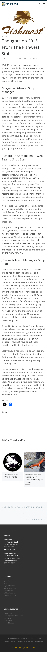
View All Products (10, 595)
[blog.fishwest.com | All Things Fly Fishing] (10, 4)
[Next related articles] (42, 446)
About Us (7, 581)
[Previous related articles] (37, 446)
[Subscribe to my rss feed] (12, 647)
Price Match (8, 620)
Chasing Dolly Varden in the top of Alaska (34, 480)
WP (14, 641)
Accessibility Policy (10, 588)
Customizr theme (36, 641)
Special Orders (9, 623)
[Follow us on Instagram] (30, 647)
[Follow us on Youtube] (34, 647)
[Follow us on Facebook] (16, 647)
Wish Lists (7, 618)
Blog (5, 583)
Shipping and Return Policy (13, 616)
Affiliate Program (10, 593)
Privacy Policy (8, 590)
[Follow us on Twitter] (20, 647)
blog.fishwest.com (18, 638)
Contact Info (8, 613)
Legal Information (10, 586)
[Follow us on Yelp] (27, 647)
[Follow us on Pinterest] (24, 647)
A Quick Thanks (10, 477)
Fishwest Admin (9, 59)
